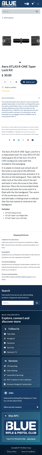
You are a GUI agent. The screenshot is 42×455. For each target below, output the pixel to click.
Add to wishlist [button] (10, 87)
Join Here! (31, 439)
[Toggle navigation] (38, 3)
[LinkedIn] (18, 140)
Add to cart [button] (30, 82)
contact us (18, 132)
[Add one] (16, 82)
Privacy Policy (11, 451)
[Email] (32, 140)
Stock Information (8, 98)
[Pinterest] (28, 140)
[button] (4, 41)
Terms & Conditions (28, 451)
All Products (8, 18)
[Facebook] (9, 140)
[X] (14, 140)
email (16, 114)
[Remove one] (5, 82)
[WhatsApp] (23, 140)
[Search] (36, 11)
